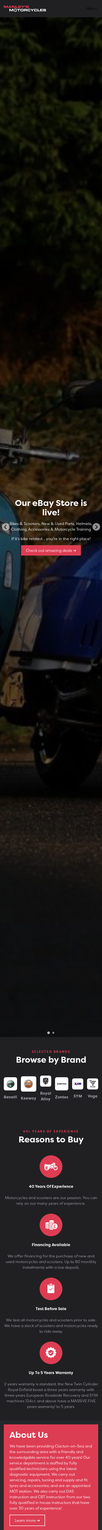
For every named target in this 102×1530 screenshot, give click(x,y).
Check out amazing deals (49, 550)
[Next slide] (96, 527)
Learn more (26, 1520)
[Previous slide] (5, 527)
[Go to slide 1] (48, 1032)
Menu (91, 8)
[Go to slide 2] (53, 1033)
